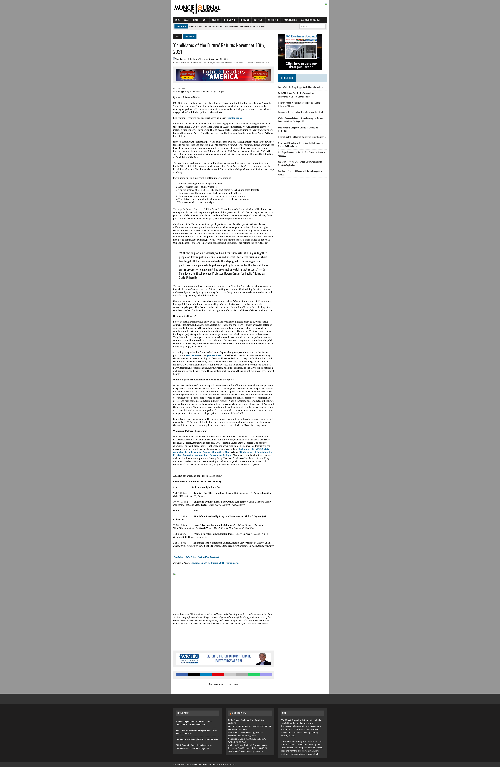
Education (244, 19)
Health (196, 19)
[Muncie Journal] (197, 8)
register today (234, 117)
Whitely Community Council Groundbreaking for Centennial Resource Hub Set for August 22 (301, 120)
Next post (233, 684)
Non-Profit (259, 19)
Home (177, 19)
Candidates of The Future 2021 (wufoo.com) (214, 562)
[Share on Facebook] (182, 674)
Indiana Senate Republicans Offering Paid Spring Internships (302, 136)
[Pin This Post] (218, 674)
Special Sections (289, 19)
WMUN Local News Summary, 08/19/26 (245, 751)
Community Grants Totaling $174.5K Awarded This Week (300, 112)
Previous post (216, 684)
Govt (205, 19)
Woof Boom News (239, 713)
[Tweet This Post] (194, 674)
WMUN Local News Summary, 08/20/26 (245, 732)
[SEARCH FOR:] (312, 26)
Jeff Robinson (214, 355)
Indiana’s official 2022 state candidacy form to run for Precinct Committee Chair (221, 450)
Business (215, 19)
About (186, 19)
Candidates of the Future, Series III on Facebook (196, 557)
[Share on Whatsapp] (254, 674)
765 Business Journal (310, 19)
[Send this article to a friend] (230, 674)
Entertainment (229, 19)
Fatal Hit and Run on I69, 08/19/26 (243, 735)
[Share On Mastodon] (266, 674)
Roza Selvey (192, 355)
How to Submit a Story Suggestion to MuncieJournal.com (300, 87)
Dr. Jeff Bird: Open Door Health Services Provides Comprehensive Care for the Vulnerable (297, 95)
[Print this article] (242, 674)
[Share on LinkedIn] (206, 674)
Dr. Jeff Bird (273, 19)
